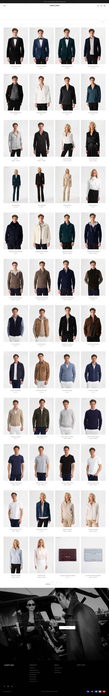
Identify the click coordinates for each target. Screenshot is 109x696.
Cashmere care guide (35, 672)
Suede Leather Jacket (16, 390)
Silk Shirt (16, 159)
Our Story (57, 670)
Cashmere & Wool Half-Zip (41, 297)
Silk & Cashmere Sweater (67, 436)
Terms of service (33, 681)
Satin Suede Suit (16, 205)
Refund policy (33, 679)
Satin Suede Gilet (93, 297)
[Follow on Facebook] (4, 686)
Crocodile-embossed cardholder (67, 575)
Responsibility (58, 672)
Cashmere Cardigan (67, 390)
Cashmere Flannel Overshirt (15, 251)
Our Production (58, 667)
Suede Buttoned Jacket (67, 344)
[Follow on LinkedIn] (12, 686)
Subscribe (67, 627)
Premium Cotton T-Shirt (16, 483)
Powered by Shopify (53, 691)
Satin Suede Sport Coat (67, 66)
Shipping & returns (34, 670)
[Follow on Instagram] (8, 686)
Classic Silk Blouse (67, 159)
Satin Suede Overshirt (67, 251)
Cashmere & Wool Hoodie (93, 251)
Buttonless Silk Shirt (41, 112)
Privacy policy (33, 676)
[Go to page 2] (61, 582)
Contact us (32, 667)
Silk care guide (33, 674)
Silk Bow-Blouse (93, 205)
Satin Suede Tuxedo (15, 66)
